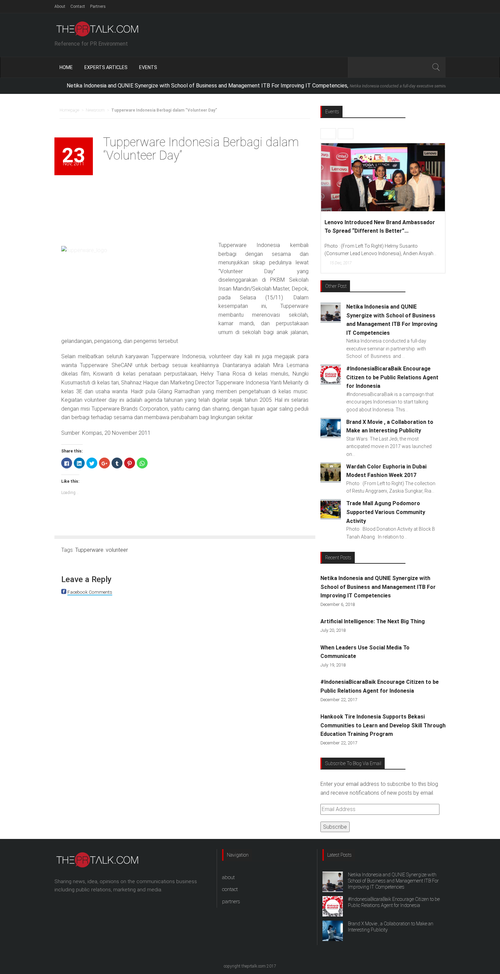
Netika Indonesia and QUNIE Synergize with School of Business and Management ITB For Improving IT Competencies (378, 587)
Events (148, 67)
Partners (98, 6)
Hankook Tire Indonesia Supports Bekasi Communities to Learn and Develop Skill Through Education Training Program (383, 725)
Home (66, 67)
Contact (77, 6)
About (59, 6)
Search (435, 67)
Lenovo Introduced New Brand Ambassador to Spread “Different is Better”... (379, 226)
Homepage (69, 110)
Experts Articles (106, 67)
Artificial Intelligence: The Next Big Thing (372, 621)
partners (231, 901)
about (228, 877)
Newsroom (95, 110)
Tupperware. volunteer (101, 550)
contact (230, 889)
